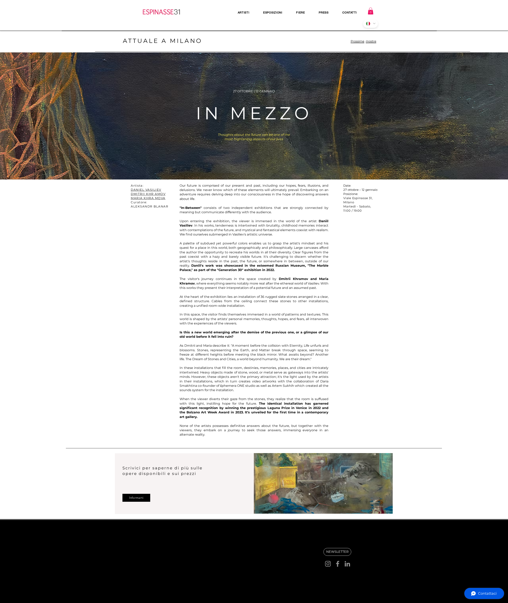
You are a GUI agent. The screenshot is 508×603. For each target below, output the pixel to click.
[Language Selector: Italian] (370, 23)
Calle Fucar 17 (209, 555)
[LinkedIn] (347, 564)
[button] (370, 11)
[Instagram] (328, 564)
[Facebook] (338, 564)
